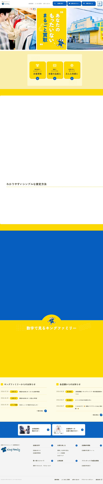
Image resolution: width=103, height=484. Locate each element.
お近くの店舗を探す (72, 201)
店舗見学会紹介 (86, 465)
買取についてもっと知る (72, 208)
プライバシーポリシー (87, 479)
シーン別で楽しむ (36, 266)
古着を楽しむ (89, 3)
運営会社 (98, 479)
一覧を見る (39, 411)
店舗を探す (60, 3)
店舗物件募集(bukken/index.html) (68, 429)
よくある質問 (38, 3)
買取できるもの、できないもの (42, 465)
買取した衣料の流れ (63, 450)
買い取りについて (38, 461)
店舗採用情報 (37, 453)
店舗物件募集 (86, 445)
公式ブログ (60, 455)
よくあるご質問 (66, 479)
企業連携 (60, 461)
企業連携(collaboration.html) (34, 429)
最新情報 (31, 3)
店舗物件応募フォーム (88, 450)
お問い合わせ (46, 3)
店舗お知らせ (37, 450)
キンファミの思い (36, 298)
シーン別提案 (61, 453)
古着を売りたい (75, 3)
